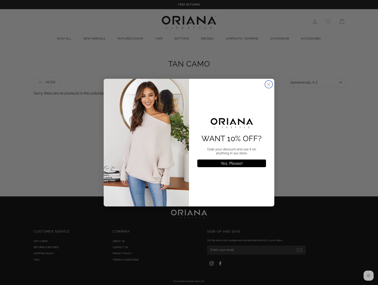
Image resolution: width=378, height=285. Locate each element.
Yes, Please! (232, 163)
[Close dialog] (269, 84)
